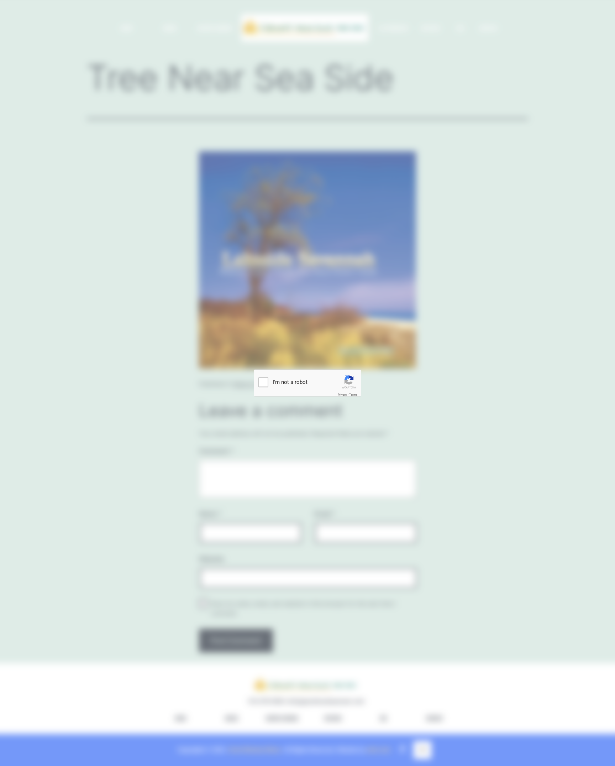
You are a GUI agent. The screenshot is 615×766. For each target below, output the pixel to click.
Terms (353, 394)
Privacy (342, 394)
